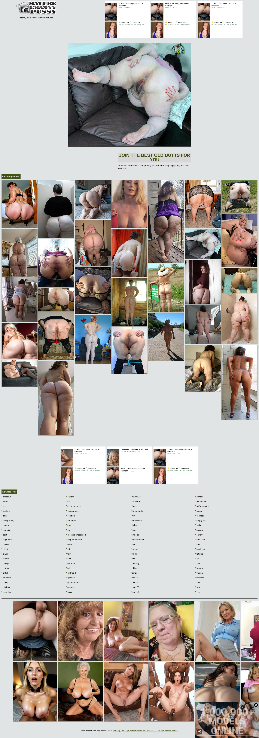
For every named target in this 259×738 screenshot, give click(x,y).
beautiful (6, 530)
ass (3, 506)
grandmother (73, 582)
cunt (68, 525)
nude (134, 554)
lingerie (135, 535)
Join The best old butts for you (154, 157)
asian (4, 501)
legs (133, 530)
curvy (69, 530)
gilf (68, 568)
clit (68, 501)
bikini (4, 549)
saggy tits (200, 520)
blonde (5, 558)
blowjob (5, 563)
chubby (70, 496)
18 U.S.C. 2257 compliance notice (161, 730)
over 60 (135, 587)
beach (5, 525)
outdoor (135, 573)
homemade (137, 511)
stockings (200, 549)
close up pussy (74, 506)
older (134, 568)
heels (134, 506)
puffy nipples (201, 506)
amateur (6, 496)
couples (70, 516)
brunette (6, 577)
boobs (5, 568)
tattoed (199, 554)
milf (133, 544)
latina (134, 525)
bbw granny (7, 520)
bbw (4, 516)
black (4, 554)
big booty (6, 539)
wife (197, 587)
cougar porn (72, 511)
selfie (198, 525)
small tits (200, 539)
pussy (198, 511)
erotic (69, 544)
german (70, 563)
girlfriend (71, 573)
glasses (70, 577)
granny (70, 587)
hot (133, 516)
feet (68, 554)
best (4, 535)
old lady (135, 563)
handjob (135, 501)
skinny (198, 535)
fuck (68, 558)
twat (197, 563)
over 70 (135, 592)
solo (197, 544)
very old (199, 577)
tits (197, 558)
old (133, 558)
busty (4, 582)
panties (199, 496)
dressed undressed (76, 535)
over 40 (135, 577)
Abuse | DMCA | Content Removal (129, 730)
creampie (71, 520)
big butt (5, 587)
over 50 (135, 582)
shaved (199, 530)
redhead (199, 516)
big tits (5, 544)
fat (68, 549)
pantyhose (200, 501)
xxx (197, 592)
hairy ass (136, 496)
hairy (69, 592)
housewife (136, 520)
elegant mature (74, 539)
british (5, 573)
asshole (5, 511)
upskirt (199, 568)
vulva (198, 582)
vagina (199, 573)
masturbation (137, 539)
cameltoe (6, 592)
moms (134, 549)
